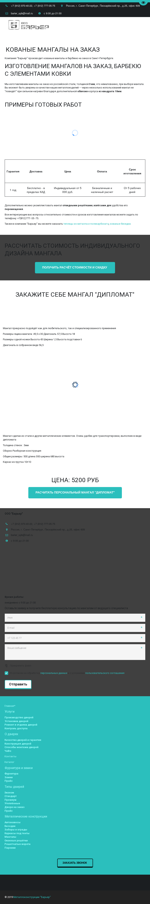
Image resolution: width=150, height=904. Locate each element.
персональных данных (53, 673)
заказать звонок (75, 862)
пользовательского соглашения (104, 673)
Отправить (18, 684)
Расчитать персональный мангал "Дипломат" (75, 492)
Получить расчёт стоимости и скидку (75, 267)
